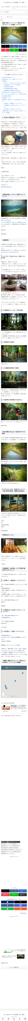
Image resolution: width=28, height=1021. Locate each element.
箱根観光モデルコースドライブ (8, 853)
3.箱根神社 (4, 81)
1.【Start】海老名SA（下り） (8, 77)
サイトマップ (14, 1016)
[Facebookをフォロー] (7, 905)
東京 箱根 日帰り (6, 847)
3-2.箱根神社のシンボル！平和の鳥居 (11, 84)
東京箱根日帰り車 (6, 849)
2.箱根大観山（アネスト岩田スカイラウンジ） (12, 79)
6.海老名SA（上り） (6, 97)
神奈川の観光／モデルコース (14, 841)
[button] (26, 12)
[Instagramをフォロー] (20, 905)
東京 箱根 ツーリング (6, 843)
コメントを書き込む (14, 967)
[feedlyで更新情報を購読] (7, 908)
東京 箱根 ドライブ (15, 843)
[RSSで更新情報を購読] (20, 908)
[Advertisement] (14, 778)
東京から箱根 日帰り (14, 847)
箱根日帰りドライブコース (7, 851)
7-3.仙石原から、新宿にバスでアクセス (12, 109)
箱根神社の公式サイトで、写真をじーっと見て (12, 250)
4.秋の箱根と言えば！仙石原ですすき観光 (11, 92)
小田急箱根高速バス (6, 617)
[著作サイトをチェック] (7, 902)
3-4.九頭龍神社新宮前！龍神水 (10, 88)
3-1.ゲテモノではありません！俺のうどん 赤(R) (14, 83)
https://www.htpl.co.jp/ (6, 186)
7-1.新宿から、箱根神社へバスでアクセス (12, 103)
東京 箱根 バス (17, 845)
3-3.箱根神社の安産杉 (8, 86)
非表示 (21, 74)
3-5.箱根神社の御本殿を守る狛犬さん (11, 90)
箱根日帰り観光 (17, 851)
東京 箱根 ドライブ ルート (7, 845)
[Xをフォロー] (20, 902)
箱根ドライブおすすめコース (16, 849)
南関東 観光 (5, 841)
